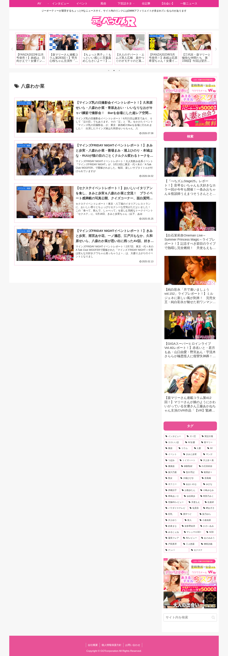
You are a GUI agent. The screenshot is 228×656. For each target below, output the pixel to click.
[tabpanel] (30, 49)
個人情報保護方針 (111, 645)
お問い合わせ (132, 645)
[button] (213, 617)
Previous (12, 49)
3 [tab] (119, 70)
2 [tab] (114, 70)
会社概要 (93, 645)
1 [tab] (108, 70)
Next (216, 49)
